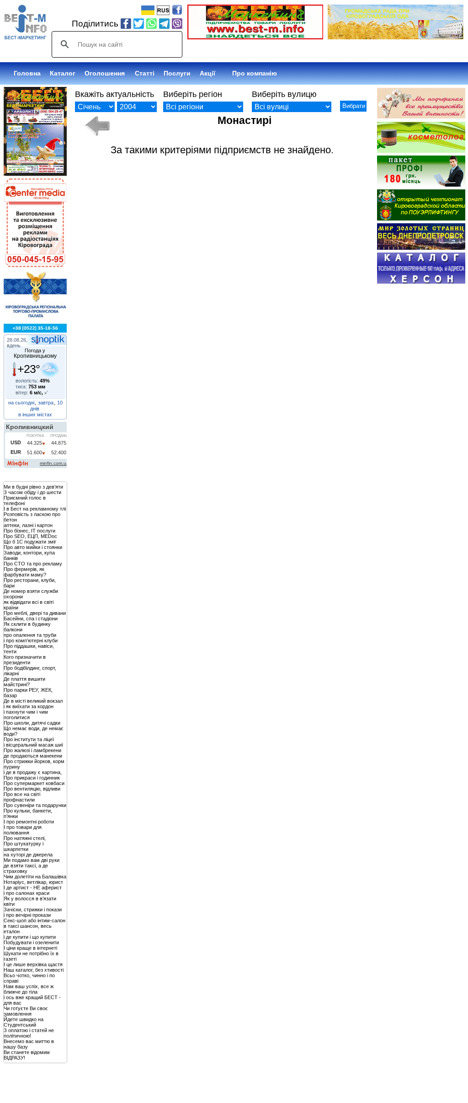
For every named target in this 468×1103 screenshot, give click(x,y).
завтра (45, 402)
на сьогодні (21, 402)
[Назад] (97, 125)
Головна (27, 73)
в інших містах (35, 414)
